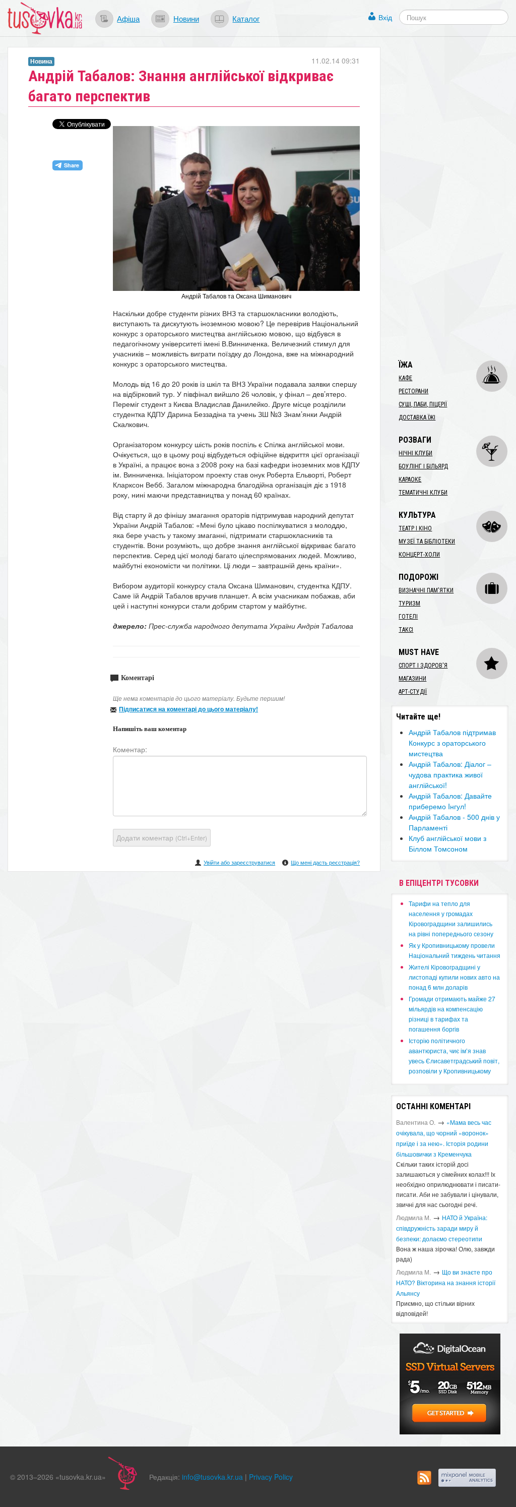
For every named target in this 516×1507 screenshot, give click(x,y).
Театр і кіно (415, 528)
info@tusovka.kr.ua (212, 1477)
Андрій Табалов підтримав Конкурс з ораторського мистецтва (452, 742)
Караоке (410, 479)
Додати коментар (161, 837)
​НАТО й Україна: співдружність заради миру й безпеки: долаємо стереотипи (441, 1228)
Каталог (246, 18)
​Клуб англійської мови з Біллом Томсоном (447, 843)
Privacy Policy (271, 1477)
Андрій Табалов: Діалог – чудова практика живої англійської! (450, 774)
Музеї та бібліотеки (427, 541)
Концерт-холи (419, 554)
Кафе (405, 378)
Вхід (385, 17)
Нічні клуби (415, 453)
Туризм (409, 603)
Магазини (412, 678)
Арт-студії (413, 691)
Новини (186, 18)
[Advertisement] (453, 198)
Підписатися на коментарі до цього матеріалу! (188, 708)
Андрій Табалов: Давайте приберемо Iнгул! (450, 801)
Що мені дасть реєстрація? (325, 862)
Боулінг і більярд (423, 466)
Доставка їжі (417, 417)
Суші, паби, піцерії (423, 404)
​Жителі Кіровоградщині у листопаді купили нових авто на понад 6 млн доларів (454, 976)
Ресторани (413, 391)
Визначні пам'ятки (426, 590)
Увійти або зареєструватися (239, 862)
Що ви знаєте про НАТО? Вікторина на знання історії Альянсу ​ (445, 1282)
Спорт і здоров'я (423, 665)
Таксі (406, 629)
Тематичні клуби (423, 492)
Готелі (408, 616)
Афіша (128, 18)
